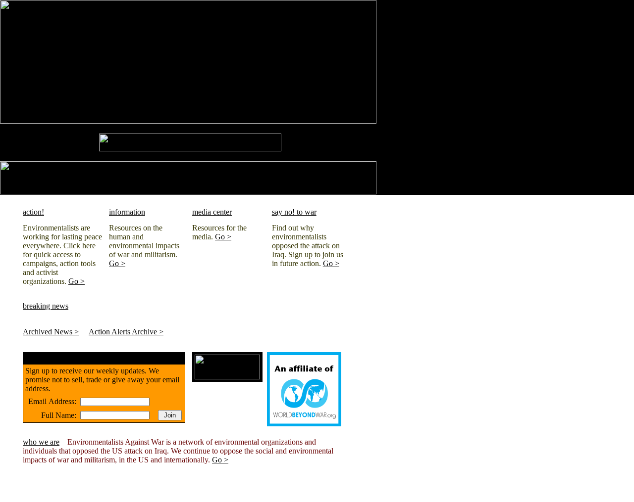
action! (33, 212)
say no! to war (294, 212)
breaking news (45, 306)
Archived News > (51, 331)
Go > (76, 281)
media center (212, 212)
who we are (41, 442)
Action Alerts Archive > (126, 331)
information (127, 212)
